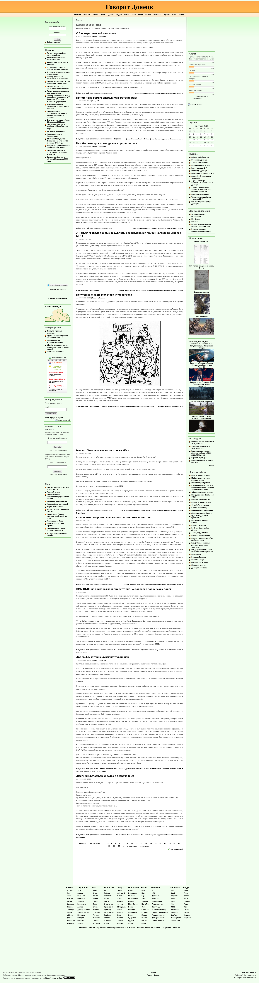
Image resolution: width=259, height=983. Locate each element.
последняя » (145, 846)
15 (151, 843)
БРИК (148, 835)
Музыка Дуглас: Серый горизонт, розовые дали (201, 417)
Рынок (144, 918)
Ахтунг (80, 907)
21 (179, 843)
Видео (181, 15)
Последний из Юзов (55, 521)
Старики (187, 901)
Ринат (186, 904)
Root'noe (174, 915)
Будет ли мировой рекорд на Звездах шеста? (57, 337)
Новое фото (195, 238)
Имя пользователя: (57, 26)
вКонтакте (83, 928)
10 (127, 843)
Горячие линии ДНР (199, 168)
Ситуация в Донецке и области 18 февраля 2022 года (57, 159)
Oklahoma (174, 912)
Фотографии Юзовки (199, 562)
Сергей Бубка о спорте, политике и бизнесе (56, 529)
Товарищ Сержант (98, 298)
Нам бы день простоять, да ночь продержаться (106, 143)
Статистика (108, 904)
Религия (153, 769)
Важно (69, 887)
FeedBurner (62, 450)
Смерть (167, 290)
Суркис (187, 912)
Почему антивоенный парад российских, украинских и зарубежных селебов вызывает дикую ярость (58, 99)
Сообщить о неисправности (245, 978)
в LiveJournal (120, 928)
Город (140, 15)
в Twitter (157, 928)
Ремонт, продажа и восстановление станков (201, 230)
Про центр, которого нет (200, 500)
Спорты (121, 887)
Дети (186, 899)
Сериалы (145, 910)
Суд (143, 890)
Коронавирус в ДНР (199, 458)
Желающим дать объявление (198, 215)
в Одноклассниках (106, 928)
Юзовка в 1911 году (199, 508)
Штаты (180, 406)
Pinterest (140, 928)
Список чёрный (158, 921)
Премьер (107, 910)
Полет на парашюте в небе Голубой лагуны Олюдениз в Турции (201, 346)
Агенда (80, 893)
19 (170, 843)
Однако (131, 921)
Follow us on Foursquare (57, 298)
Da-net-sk (175, 887)
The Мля (155, 887)
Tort (172, 890)
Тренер (186, 910)
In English (96, 923)
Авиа (133, 290)
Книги (69, 896)
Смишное (70, 904)
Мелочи (131, 896)
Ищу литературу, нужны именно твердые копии (201, 225)
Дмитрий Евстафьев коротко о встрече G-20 (105, 776)
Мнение (136, 769)
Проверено (132, 893)
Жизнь (126, 15)
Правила (194, 222)
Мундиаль (121, 907)
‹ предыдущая (94, 843)
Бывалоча (133, 887)
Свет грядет (156, 907)
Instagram (149, 928)
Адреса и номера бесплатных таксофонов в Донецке (202, 183)
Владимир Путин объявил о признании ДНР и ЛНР (58, 147)
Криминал (160, 290)
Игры (130, 890)
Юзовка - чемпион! (198, 525)
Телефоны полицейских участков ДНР (201, 198)
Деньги (111, 15)
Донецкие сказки (158, 918)
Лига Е (119, 910)
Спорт (95, 15)
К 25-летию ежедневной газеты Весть (201, 267)
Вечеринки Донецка (199, 160)
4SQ (163, 928)
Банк (147, 139)
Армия (134, 650)
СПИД (144, 923)
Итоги (106, 923)
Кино (68, 893)
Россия (167, 650)
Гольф (120, 901)
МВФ (168, 510)
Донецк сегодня (83, 910)
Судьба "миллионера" (200, 505)
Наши (186, 890)
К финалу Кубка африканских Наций (55, 341)
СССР (157, 406)
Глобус (95, 921)
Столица (107, 921)
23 (114, 846)
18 (165, 843)
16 (155, 843)
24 (119, 846)
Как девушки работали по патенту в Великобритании (202, 551)
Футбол (120, 904)
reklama (70, 915)
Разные (146, 769)
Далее (211, 465)
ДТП (79, 890)
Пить (143, 893)
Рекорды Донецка (198, 557)
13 (141, 843)
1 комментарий (82, 406)
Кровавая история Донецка (202, 510)
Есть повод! (133, 899)
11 (132, 843)
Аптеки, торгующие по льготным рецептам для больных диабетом (201, 190)
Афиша (167, 15)
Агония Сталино (53, 492)
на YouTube (131, 928)
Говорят (80, 918)
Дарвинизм (132, 912)
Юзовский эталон (198, 565)
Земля (95, 896)
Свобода (70, 910)
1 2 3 (129, 650)
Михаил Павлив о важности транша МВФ (102, 450)
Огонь (95, 907)
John (172, 904)
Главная (77, 15)
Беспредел (81, 904)
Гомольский (175, 921)
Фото (174, 15)
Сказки (158, 769)
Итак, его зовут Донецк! (200, 475)
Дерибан (80, 901)
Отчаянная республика (200, 483)
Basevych (174, 910)
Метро (144, 921)
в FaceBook (93, 928)
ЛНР (168, 584)
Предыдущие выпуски (54, 418)
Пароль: (57, 32)
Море (141, 769)
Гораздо (131, 910)
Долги (152, 139)
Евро (119, 915)
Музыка (70, 899)
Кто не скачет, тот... (201, 242)
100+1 (119, 890)
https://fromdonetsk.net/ (54, 978)
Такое (144, 887)
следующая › (132, 846)
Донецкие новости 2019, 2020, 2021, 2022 (201, 447)
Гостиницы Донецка (199, 171)
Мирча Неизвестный (55, 507)
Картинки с (97, 918)
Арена (119, 899)
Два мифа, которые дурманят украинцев (102, 657)
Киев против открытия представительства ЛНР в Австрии (113, 517)
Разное (148, 15)
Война (138, 290)
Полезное (157, 15)
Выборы (107, 915)
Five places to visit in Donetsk (202, 173)
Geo (94, 887)
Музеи (106, 899)
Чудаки (187, 915)
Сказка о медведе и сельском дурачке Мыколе (58, 87)
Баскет (120, 923)
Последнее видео (198, 341)
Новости (87, 15)
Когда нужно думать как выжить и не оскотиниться (57, 68)
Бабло (148, 510)
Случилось (166, 769)
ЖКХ (168, 228)
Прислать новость (249, 972)
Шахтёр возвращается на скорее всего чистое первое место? (58, 347)
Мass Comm (133, 904)
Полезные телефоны (200, 194)
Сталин (162, 406)
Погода (96, 915)
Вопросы (81, 896)
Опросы (70, 907)
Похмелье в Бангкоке (55, 352)
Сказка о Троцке (197, 560)
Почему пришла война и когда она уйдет (56, 54)
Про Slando (195, 219)
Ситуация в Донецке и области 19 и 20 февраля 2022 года (57, 152)
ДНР (142, 584)
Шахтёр (120, 896)
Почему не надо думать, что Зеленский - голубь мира (58, 83)
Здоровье (132, 918)
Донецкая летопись (199, 568)
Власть (103, 15)
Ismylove (174, 896)
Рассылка (71, 921)
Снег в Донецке (202, 316)
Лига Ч (119, 912)
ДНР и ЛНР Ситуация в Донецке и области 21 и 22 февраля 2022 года (57, 141)
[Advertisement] (129, 430)
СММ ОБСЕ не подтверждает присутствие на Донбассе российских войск (123, 589)
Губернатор (108, 912)
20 (174, 843)
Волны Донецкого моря (200, 535)
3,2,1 (185, 907)
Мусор (144, 915)
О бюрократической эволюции (96, 33)
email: (47, 407)
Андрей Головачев (99, 36)
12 (137, 843)
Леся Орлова (176, 918)
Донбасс (147, 584)
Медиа (69, 901)
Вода (95, 904)
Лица (134, 15)
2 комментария (82, 290)
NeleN (173, 899)
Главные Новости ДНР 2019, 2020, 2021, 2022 (202, 443)
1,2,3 (153, 893)
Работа (107, 893)
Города (95, 901)
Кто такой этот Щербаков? (57, 504)
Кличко (120, 918)
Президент (108, 907)
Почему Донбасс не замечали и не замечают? (57, 78)
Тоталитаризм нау (159, 910)
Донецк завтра (83, 912)
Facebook (150, 93)
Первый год (196, 554)
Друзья (69, 918)
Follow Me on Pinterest (57, 289)
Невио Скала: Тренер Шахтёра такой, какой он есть (57, 516)
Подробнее (118, 139)
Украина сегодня (176, 93)
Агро (106, 890)
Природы (96, 912)
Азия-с (143, 835)
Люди (186, 887)
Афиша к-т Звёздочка (200, 157)
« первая (82, 843)
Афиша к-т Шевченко (199, 163)
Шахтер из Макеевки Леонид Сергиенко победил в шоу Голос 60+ (201, 365)
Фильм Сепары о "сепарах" (202, 401)
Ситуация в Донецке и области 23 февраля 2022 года (57, 127)
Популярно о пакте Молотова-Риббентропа (104, 294)
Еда (143, 896)
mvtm (173, 901)
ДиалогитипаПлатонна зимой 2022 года (56, 59)
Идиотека (155, 899)
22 (109, 846)
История (151, 406)
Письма (80, 921)
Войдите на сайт (82, 93)
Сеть (143, 907)
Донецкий (70, 923)
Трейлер (145, 901)
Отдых (119, 15)
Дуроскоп (155, 896)
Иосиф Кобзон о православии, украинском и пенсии (58, 497)
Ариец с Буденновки (199, 533)
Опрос (192, 54)
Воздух (96, 910)
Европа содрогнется (162, 93)
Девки (186, 896)
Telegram (176, 928)
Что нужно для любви (55, 131)
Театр (106, 901)
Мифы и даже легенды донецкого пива (200, 479)
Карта (95, 890)
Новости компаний (121, 650)
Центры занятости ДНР (200, 165)
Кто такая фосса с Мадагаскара (54, 135)
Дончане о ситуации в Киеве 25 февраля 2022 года (58, 121)
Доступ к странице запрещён (54, 332)
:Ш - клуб (121, 893)
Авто (143, 899)
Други (130, 923)
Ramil (173, 893)
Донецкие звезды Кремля (201, 513)
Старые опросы (197, 99)
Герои (186, 893)
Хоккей (120, 921)
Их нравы (81, 915)
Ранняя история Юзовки (201, 502)
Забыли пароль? (54, 42)
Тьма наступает (158, 904)
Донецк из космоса (201, 292)
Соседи (131, 901)
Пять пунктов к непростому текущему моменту (58, 92)
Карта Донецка (53, 306)
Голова (107, 918)
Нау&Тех (145, 904)
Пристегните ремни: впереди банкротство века (106, 97)
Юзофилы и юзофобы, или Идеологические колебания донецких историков (202, 487)
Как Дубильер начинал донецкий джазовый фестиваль (200, 545)
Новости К (109, 887)
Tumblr (168, 928)
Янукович (187, 918)
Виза (138, 584)
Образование (157, 901)
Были (130, 915)
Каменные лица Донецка (57, 501)
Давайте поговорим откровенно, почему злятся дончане (58, 107)
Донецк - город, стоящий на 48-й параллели (202, 539)
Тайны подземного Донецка (202, 492)
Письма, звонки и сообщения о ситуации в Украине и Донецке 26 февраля (57, 114)
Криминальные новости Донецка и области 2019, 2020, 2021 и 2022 (201, 453)
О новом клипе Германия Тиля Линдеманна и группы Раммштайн (202, 384)
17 (160, 843)
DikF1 (173, 907)
